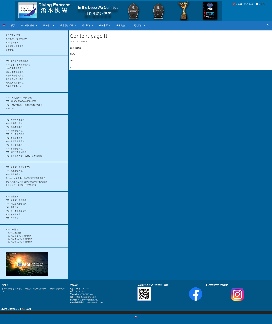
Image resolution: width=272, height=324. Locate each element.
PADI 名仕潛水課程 (14, 149)
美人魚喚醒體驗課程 (15, 79)
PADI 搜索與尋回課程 (15, 120)
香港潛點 (10, 50)
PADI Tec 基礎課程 (14, 233)
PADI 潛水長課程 (13, 174)
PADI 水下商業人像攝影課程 (18, 65)
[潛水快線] (118, 10)
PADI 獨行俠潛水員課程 (16, 152)
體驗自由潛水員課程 (15, 68)
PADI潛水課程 (27, 25)
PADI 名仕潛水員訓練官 (16, 211)
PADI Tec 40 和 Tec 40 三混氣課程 (19, 236)
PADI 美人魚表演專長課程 (17, 61)
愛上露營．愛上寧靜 (15, 46)
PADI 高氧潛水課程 (14, 127)
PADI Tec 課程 (12, 230)
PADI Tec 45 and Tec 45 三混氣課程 (20, 239)
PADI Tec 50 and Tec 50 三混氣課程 (20, 242)
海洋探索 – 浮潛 (13, 35)
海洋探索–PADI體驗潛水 (16, 39)
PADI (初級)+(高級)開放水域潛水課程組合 (24, 105)
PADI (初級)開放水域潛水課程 (19, 98)
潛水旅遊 (86, 25)
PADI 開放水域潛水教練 (16, 204)
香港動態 (120, 25)
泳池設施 (10, 108)
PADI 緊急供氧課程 (14, 145)
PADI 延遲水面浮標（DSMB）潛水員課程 (24, 156)
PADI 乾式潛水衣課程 (15, 134)
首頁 (13, 25)
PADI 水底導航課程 (14, 123)
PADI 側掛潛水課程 (14, 131)
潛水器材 (47, 25)
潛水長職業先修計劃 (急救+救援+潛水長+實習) (26, 182)
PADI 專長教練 (12, 207)
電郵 (262, 4)
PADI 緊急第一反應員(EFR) (18, 167)
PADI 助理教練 (12, 197)
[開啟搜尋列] (268, 25)
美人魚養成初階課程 (15, 83)
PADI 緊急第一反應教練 (16, 200)
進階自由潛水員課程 (15, 76)
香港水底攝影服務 (14, 86)
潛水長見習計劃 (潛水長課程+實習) (21, 185)
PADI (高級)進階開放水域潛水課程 (21, 101)
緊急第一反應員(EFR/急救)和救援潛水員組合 (25, 178)
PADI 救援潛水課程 (14, 171)
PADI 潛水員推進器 (14, 138)
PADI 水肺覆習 (12, 43)
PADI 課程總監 (12, 218)
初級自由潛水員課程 (15, 72)
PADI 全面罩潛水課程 (15, 141)
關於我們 (138, 25)
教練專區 (103, 25)
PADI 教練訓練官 (13, 214)
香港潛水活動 (66, 25)
